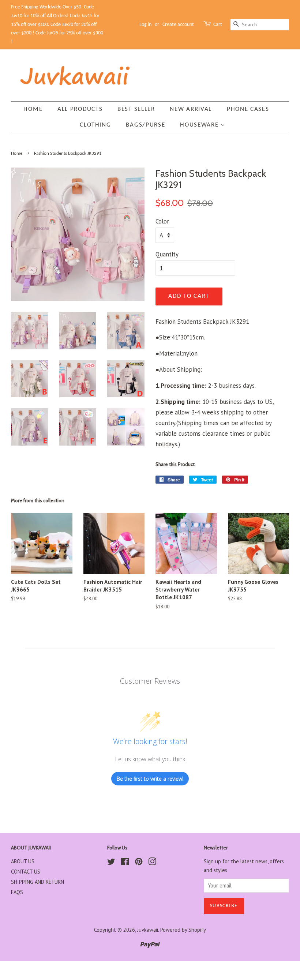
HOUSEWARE (200, 125)
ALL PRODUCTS (79, 109)
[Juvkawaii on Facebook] (125, 862)
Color (162, 221)
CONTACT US (25, 871)
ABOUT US (22, 861)
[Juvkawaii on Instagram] (152, 862)
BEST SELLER (136, 109)
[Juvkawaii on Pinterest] (139, 862)
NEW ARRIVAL (191, 109)
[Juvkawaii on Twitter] (111, 862)
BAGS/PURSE (145, 125)
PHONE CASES (248, 109)
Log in (145, 24)
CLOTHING (95, 125)
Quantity (167, 254)
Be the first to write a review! (150, 778)
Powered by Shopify (183, 929)
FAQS (17, 892)
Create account (178, 24)
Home (32, 109)
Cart (217, 24)
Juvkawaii (147, 929)
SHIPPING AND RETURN (37, 881)
